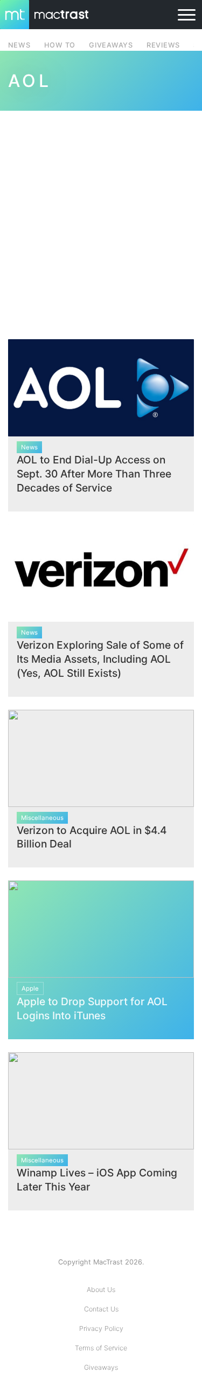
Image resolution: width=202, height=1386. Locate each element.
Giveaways (101, 1367)
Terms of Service (101, 1348)
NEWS (19, 45)
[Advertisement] (101, 218)
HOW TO (59, 45)
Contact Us (101, 1309)
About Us (101, 1290)
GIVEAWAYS (111, 45)
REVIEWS (163, 45)
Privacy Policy (101, 1328)
